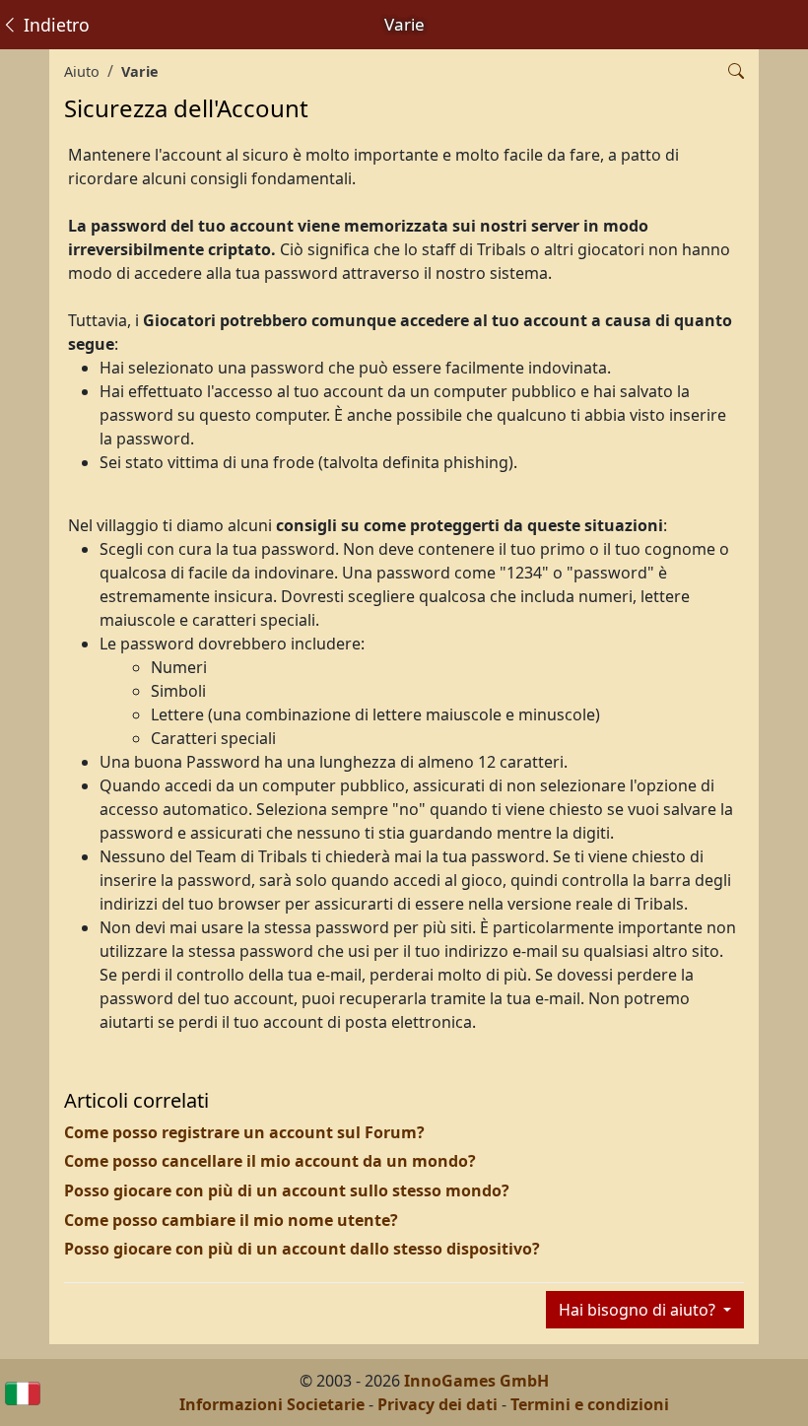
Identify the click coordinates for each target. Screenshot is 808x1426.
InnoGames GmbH (476, 1381)
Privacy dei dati (437, 1404)
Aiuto (82, 71)
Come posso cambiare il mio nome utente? (231, 1220)
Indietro (54, 24)
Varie (140, 71)
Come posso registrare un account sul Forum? (244, 1132)
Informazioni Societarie (272, 1404)
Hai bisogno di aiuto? (639, 1310)
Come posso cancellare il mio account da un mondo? (270, 1161)
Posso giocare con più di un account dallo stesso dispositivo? (302, 1248)
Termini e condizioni (589, 1404)
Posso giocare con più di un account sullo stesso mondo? (286, 1190)
